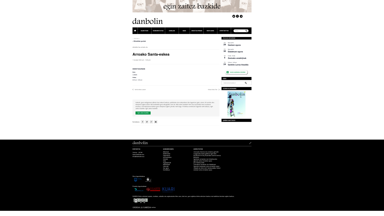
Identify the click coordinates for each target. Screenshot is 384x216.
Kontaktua (224, 31)
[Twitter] (147, 122)
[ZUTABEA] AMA (199, 163)
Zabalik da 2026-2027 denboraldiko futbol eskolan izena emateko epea (207, 169)
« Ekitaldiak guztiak (139, 41)
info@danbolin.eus (138, 156)
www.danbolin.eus (138, 154)
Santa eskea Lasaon (140, 89)
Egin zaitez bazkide (143, 113)
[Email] (155, 122)
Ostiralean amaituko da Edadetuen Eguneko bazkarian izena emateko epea (206, 165)
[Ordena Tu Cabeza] (141, 207)
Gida (184, 31)
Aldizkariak (166, 164)
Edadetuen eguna (235, 51)
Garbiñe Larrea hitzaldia (238, 64)
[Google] (151, 122)
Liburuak (165, 166)
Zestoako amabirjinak (237, 58)
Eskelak (172, 31)
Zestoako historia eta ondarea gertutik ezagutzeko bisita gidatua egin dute (206, 153)
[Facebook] (142, 122)
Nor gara (210, 31)
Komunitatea (158, 31)
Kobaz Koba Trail (213, 89)
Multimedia (166, 154)
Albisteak (144, 31)
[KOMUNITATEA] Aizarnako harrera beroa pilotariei (207, 156)
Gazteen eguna (234, 45)
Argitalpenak (196, 31)
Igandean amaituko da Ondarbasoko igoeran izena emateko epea (205, 160)
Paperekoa (166, 155)
